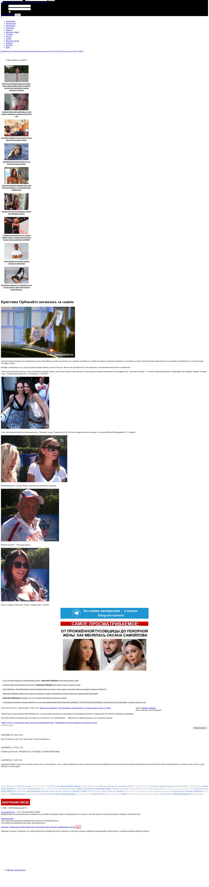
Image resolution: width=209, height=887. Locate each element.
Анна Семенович (180, 786)
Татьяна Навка (91, 708)
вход (3, 3)
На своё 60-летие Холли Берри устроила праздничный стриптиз (16, 213)
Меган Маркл (178, 791)
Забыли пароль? (7, 15)
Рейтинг (9, 45)
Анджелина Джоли (126, 786)
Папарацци (10, 26)
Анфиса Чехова (194, 786)
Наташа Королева (18, 794)
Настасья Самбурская (194, 791)
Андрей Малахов (141, 786)
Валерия (10, 788)
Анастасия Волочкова (70, 786)
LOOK (8, 39)
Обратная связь (7, 818)
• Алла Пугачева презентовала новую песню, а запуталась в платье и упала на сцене (41, 685)
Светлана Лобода (145, 794)
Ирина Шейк (6, 791)
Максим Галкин (147, 791)
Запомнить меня (17, 12)
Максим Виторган (132, 791)
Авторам (4, 827)
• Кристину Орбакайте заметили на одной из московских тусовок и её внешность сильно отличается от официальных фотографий (50, 693)
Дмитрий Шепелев (154, 788)
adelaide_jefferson (149, 708)
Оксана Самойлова (53, 794)
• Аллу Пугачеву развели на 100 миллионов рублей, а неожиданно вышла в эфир (40, 680)
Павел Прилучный (83, 794)
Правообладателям (17, 827)
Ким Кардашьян (33, 791)
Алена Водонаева (24, 786)
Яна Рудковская (196, 794)
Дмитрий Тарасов (138, 788)
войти (18, 15)
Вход (8, 47)
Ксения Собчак (80, 791)
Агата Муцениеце (8, 786)
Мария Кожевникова (163, 791)
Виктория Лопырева (66, 788)
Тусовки (9, 34)
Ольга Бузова (68, 793)
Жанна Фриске (175, 788)
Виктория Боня (34, 788)
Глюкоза (78, 788)
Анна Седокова (166, 786)
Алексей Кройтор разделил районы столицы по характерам (16, 263)
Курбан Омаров (94, 791)
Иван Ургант (187, 788)
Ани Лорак (154, 786)
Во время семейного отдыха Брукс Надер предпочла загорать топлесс (16, 139)
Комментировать (200, 728)
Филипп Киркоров (182, 794)
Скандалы (10, 28)
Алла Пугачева (53, 786)
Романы (9, 30)
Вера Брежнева (20, 788)
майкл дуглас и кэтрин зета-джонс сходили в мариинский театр (27, 723)
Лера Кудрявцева (108, 791)
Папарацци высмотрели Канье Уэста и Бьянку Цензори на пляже (16, 163)
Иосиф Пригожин (200, 788)
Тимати (170, 794)
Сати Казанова (64, 708)
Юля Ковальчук (77, 708)
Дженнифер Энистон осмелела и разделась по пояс (76, 723)
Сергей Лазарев (159, 794)
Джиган (115, 788)
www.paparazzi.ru (8, 812)
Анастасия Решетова (108, 786)
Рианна (124, 794)
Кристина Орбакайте (48, 708)
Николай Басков (32, 794)
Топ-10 (8, 36)
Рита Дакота (133, 794)
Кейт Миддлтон (19, 791)
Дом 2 (165, 788)
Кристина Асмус (48, 791)
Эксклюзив (10, 21)
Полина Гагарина (98, 794)
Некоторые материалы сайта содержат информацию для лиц (53, 827)
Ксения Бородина (64, 791)
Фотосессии (11, 23)
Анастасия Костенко (89, 786)
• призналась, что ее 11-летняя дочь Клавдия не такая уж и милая (34, 698)
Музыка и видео (12, 41)
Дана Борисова (89, 788)
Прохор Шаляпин (113, 794)
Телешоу (9, 43)
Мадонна (120, 791)
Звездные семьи (12, 32)
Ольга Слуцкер (104, 708)
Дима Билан (124, 788)
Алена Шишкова (39, 786)
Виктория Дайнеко (49, 788)
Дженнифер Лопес (103, 788)
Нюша (42, 794)
